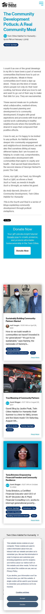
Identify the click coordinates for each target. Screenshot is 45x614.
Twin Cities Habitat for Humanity (21, 36)
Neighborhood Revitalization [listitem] (17, 353)
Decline (22, 604)
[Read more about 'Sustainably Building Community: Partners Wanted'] (22, 299)
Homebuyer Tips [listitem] (29, 508)
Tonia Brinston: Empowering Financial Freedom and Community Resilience (21, 477)
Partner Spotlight (11, 45)
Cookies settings (22, 592)
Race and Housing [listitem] (14, 512)
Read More (35, 357)
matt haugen (14, 325)
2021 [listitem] (33, 353)
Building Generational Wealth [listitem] (17, 516)
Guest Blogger (15, 402)
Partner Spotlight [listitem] (13, 349)
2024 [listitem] (34, 516)
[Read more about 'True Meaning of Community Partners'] (22, 378)
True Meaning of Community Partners (22, 398)
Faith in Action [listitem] (12, 426)
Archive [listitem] (10, 430)
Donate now (13, 237)
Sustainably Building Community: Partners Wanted (20, 319)
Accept (22, 598)
